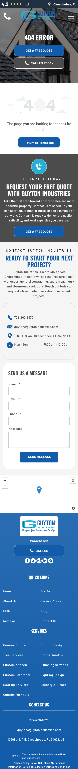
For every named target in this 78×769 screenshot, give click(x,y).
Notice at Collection (33, 766)
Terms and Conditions (58, 766)
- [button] (5, 485)
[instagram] (39, 561)
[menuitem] (20, 591)
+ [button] (5, 480)
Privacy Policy (21, 763)
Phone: (13, 414)
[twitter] (33, 561)
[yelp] (50, 561)
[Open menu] (70, 16)
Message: (15, 428)
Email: (12, 399)
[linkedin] (44, 561)
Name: (13, 384)
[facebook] (27, 561)
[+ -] (39, 494)
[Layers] (73, 480)
